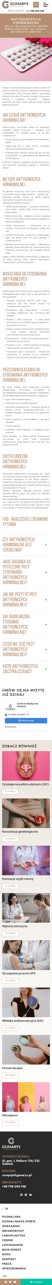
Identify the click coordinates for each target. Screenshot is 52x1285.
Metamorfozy (13, 1231)
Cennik (7, 1240)
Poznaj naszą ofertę (18, 1221)
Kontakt (9, 1259)
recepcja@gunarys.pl (17, 1175)
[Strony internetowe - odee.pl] (4, 1276)
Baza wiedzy (11, 1250)
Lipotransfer (12, 1245)
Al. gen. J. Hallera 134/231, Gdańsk (21, 1162)
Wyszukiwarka (14, 1268)
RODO (6, 1254)
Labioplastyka (13, 1235)
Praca (6, 1264)
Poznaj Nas (11, 1217)
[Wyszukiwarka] (36, 5)
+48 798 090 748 (14, 1186)
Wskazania (11, 1226)
